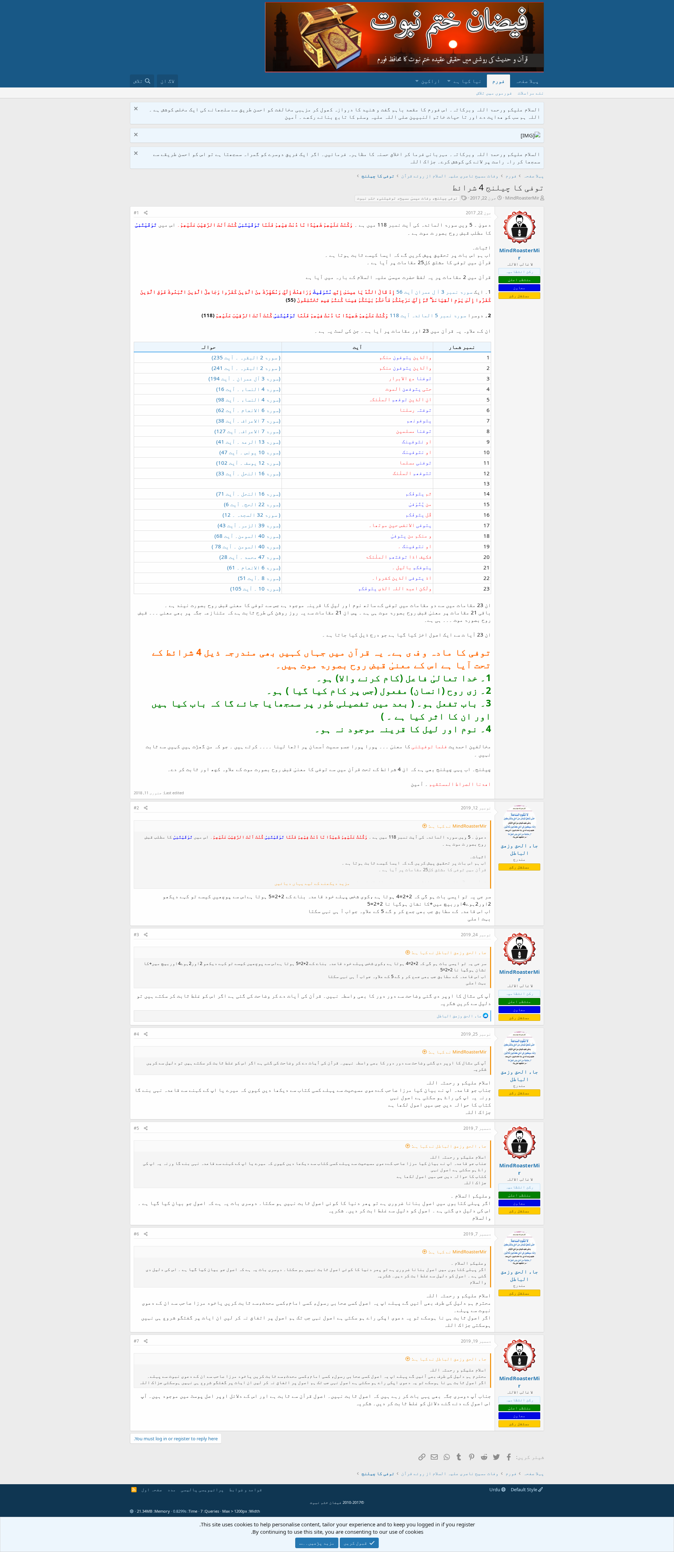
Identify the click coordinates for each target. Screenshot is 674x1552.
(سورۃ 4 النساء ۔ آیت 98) (248, 399)
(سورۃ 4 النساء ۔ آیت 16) (248, 388)
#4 (136, 1034)
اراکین (430, 80)
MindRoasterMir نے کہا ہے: (458, 826)
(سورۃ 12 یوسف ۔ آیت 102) (248, 462)
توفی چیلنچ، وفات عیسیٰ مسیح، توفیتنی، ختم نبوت (407, 198)
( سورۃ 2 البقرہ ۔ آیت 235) (246, 357)
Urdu (495, 1489)
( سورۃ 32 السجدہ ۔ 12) (251, 514)
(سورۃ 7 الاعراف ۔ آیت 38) (248, 420)
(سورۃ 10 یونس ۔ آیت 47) (249, 452)
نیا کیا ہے (468, 80)
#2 (136, 808)
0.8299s (179, 1511)
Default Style (524, 1489)
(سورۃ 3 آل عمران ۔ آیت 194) (244, 378)
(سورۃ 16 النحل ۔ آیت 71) (248, 493)
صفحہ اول (151, 1489)
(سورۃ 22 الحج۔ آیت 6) (252, 504)
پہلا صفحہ (527, 80)
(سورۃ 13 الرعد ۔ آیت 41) (248, 441)
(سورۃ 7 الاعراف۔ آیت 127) (247, 431)
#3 (136, 935)
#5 (136, 1128)
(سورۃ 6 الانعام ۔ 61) (253, 567)
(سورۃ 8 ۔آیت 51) (259, 577)
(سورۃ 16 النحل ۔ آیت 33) (248, 473)
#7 (136, 1341)
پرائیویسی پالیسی (202, 1489)
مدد (171, 1489)
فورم (498, 80)
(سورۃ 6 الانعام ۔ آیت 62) (248, 409)
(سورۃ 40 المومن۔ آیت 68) (247, 535)
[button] (448, 80)
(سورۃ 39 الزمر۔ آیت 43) (249, 525)
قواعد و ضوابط (245, 1489)
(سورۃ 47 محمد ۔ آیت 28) (249, 556)
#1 (136, 213)
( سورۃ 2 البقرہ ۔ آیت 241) (246, 367)
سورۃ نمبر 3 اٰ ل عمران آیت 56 (434, 291)
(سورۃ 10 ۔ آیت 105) (255, 588)
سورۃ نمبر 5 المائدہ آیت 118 (428, 315)
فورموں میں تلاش (494, 93)
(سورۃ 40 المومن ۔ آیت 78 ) (246, 546)
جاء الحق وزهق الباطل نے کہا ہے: (449, 952)
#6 (136, 1234)
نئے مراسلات (531, 93)
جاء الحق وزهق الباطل (519, 849)
